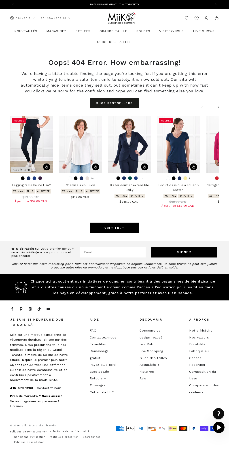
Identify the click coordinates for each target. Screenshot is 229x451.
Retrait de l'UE (102, 392)
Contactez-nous (49, 388)
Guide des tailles (153, 358)
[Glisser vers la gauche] (13, 4)
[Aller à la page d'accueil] (122, 18)
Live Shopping (151, 351)
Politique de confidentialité (71, 431)
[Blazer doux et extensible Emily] (129, 144)
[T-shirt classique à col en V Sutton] (178, 144)
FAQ (93, 330)
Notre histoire (201, 330)
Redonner (197, 364)
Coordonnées (92, 437)
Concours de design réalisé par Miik (151, 337)
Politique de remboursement (29, 431)
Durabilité (197, 344)
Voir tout (114, 228)
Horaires (16, 406)
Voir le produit (46, 167)
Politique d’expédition (64, 437)
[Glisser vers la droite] (215, 4)
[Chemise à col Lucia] (80, 144)
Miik (24, 425)
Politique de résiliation (29, 442)
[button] (187, 18)
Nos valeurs (199, 337)
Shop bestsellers (114, 103)
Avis (143, 378)
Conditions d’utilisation (29, 437)
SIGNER (184, 252)
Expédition (98, 344)
